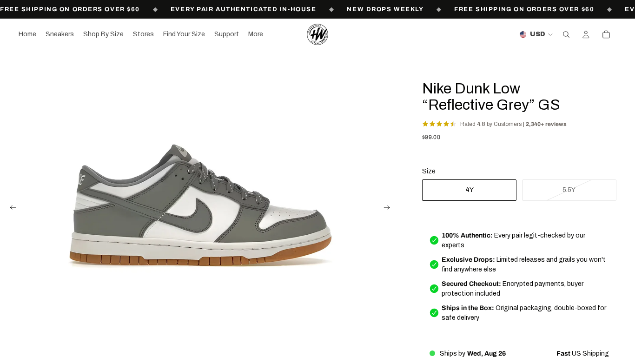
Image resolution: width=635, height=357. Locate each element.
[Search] (566, 34)
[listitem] (256, 34)
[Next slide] (389, 208)
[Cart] (606, 34)
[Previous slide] (10, 208)
